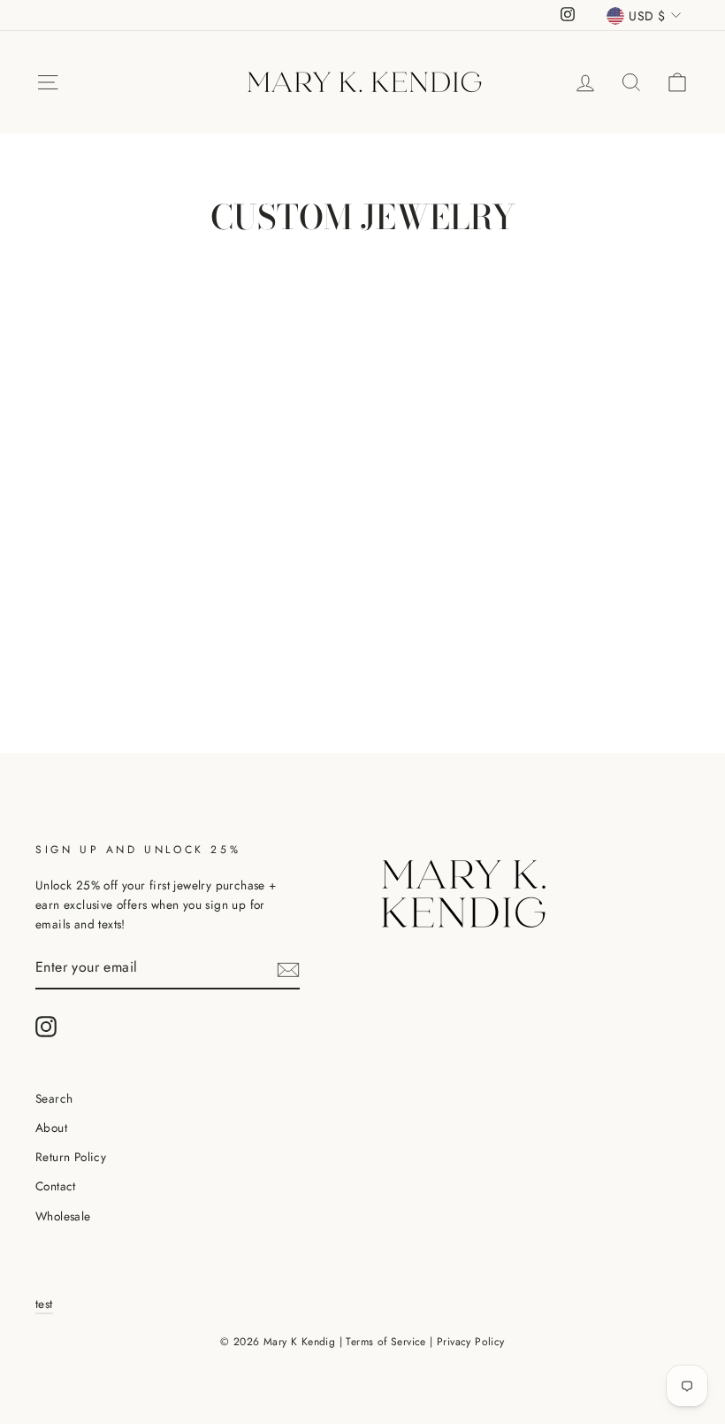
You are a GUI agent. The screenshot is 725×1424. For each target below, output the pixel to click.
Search (53, 1098)
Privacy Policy (471, 1342)
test (44, 1303)
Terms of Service (385, 1342)
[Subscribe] (288, 968)
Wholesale (63, 1216)
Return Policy (70, 1157)
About (51, 1127)
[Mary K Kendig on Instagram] (46, 1026)
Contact (55, 1186)
